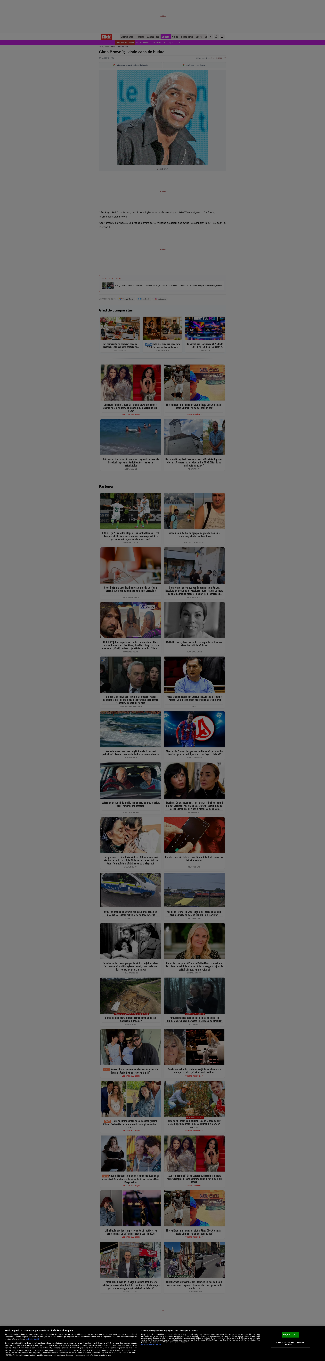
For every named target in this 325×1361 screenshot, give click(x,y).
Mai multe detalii (32, 1339)
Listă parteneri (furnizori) (151, 1344)
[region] (162, 1343)
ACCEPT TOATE (290, 1335)
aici (66, 1350)
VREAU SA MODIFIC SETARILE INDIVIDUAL (290, 1343)
